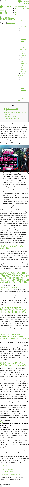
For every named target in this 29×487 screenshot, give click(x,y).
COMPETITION (24, 28)
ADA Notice (12, 474)
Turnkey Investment (20, 6)
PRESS (22, 30)
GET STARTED (20, 75)
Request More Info (8, 471)
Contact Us (6, 467)
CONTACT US (23, 77)
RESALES (23, 73)
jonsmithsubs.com (7, 1)
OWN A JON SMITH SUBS (23, 49)
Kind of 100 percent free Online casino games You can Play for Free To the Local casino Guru (15, 112)
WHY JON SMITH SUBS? (22, 32)
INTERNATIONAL (24, 63)
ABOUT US (20, 18)
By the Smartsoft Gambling (11, 109)
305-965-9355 (25, 1)
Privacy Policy (4, 474)
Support (5, 465)
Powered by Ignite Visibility (13, 479)
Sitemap (18, 474)
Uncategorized (11, 23)
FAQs (22, 43)
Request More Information (22, 8)
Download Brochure (8, 469)
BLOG (19, 100)
